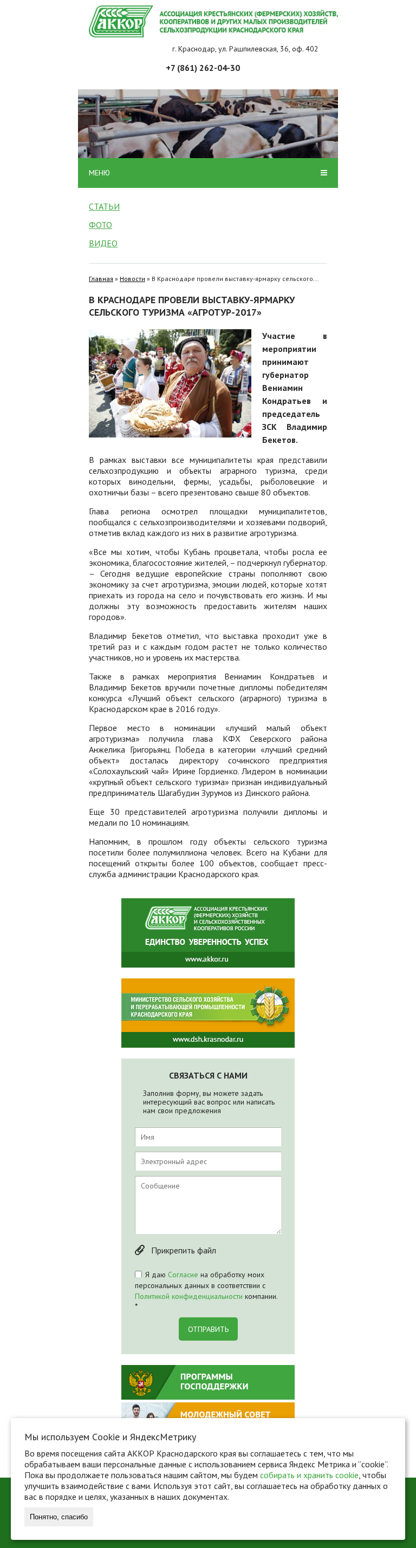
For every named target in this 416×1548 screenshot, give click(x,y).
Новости (132, 279)
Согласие (183, 1274)
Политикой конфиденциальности (189, 1296)
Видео (103, 243)
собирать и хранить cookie (309, 1474)
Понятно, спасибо (59, 1517)
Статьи (104, 206)
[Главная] (213, 21)
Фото (100, 224)
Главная (101, 279)
